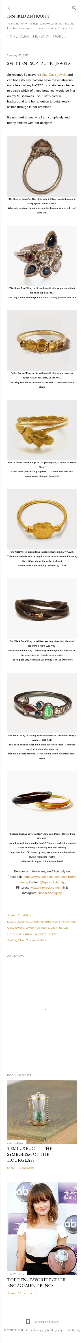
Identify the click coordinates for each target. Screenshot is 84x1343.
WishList (42, 940)
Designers (23, 921)
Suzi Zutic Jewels (54, 74)
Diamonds (37, 921)
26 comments (27, 1293)
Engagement (67, 921)
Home (12, 36)
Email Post (25, 915)
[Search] (74, 7)
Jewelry (19, 927)
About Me (29, 36)
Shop (46, 36)
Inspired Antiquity (28, 16)
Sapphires (40, 934)
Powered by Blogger (45, 1321)
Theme (30, 940)
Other (11, 934)
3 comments (26, 1168)
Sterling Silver (16, 940)
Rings (20, 934)
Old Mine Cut (59, 927)
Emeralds (51, 921)
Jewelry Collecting (37, 927)
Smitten (53, 934)
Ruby (28, 934)
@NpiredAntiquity (52, 882)
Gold (10, 927)
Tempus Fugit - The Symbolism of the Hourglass (29, 1154)
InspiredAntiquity (50, 893)
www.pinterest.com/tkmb (47, 887)
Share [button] (11, 915)
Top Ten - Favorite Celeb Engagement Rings (36, 1282)
